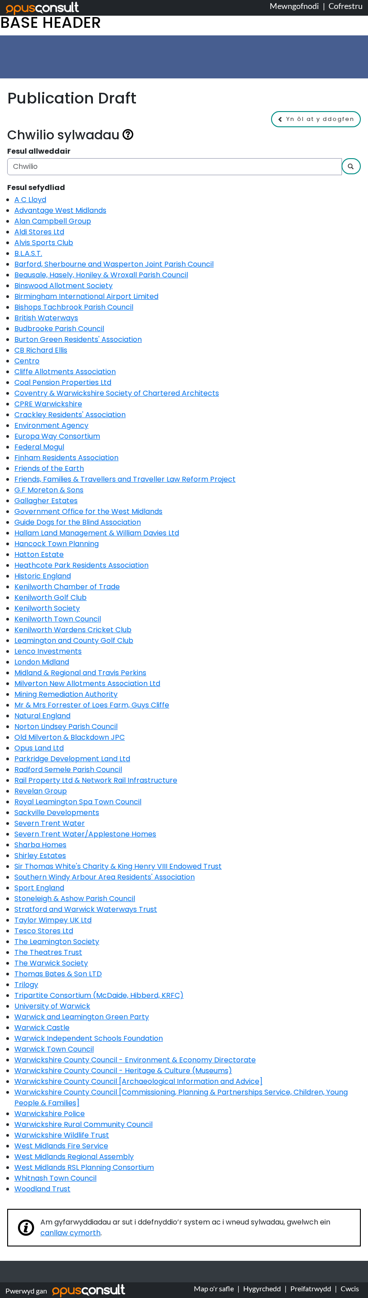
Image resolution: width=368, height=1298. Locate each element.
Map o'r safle (214, 1288)
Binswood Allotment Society (63, 285)
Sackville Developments (56, 812)
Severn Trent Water (49, 823)
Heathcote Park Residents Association (81, 565)
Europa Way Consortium (57, 436)
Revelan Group (40, 791)
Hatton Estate (39, 554)
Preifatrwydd (310, 1288)
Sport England (39, 888)
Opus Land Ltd (39, 748)
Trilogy (26, 984)
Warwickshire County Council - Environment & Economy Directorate (135, 1060)
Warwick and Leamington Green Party (81, 1017)
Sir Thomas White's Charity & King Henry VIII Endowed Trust (118, 866)
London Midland (41, 662)
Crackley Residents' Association (70, 415)
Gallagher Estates (46, 501)
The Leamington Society (56, 941)
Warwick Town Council (54, 1049)
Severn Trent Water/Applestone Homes (85, 834)
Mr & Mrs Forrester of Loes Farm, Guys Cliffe (91, 705)
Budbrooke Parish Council (59, 328)
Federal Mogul (39, 447)
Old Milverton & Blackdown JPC (69, 737)
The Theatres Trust (48, 952)
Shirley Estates (40, 855)
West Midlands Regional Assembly (74, 1156)
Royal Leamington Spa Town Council (77, 802)
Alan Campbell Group (52, 221)
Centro (26, 361)
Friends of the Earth (49, 468)
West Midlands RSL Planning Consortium (84, 1167)
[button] (316, 119)
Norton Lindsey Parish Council (66, 726)
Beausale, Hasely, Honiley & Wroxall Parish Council (101, 275)
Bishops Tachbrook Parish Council (73, 307)
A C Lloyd (30, 199)
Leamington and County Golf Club (73, 640)
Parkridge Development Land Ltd (72, 759)
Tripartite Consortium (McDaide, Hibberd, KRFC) (99, 995)
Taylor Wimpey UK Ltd (53, 920)
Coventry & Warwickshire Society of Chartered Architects (116, 393)
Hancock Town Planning (56, 544)
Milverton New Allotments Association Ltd (87, 683)
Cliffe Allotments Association (65, 372)
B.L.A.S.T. (28, 253)
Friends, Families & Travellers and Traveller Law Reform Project (125, 479)
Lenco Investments (48, 651)
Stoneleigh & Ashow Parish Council (74, 898)
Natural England (42, 716)
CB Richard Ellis (40, 350)
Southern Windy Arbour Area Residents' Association (104, 877)
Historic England (42, 576)
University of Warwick (52, 1006)
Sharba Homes (40, 845)
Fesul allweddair (38, 151)
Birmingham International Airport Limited (86, 296)
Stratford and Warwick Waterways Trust (85, 909)
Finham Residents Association (66, 458)
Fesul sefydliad (36, 187)
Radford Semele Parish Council (68, 769)
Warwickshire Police (49, 1113)
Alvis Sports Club (43, 242)
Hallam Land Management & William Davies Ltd (96, 533)
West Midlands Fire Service (61, 1146)
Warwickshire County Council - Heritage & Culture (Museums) (123, 1070)
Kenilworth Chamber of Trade (67, 587)
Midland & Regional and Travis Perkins (80, 673)
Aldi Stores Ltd (39, 232)
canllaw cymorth (70, 1233)
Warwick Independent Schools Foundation (88, 1038)
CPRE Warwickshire (48, 404)
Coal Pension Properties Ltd (62, 382)
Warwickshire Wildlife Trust (61, 1135)
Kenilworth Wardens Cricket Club (72, 630)
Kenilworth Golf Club (50, 597)
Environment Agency (51, 425)
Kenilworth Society (47, 608)
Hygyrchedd (262, 1288)
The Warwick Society (51, 963)
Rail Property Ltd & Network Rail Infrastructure (95, 780)
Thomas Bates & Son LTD (58, 974)
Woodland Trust (42, 1189)
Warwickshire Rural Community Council (83, 1124)
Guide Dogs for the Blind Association (77, 522)
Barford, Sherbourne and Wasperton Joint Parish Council (114, 264)
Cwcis (350, 1288)
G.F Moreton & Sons (48, 490)
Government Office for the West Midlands (88, 511)
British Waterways (46, 318)
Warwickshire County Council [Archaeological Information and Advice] (138, 1081)
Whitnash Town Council (55, 1178)
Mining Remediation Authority (66, 694)
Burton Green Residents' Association (78, 339)
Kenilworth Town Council (57, 619)
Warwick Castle (42, 1027)
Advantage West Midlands (60, 210)
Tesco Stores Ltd (43, 931)
